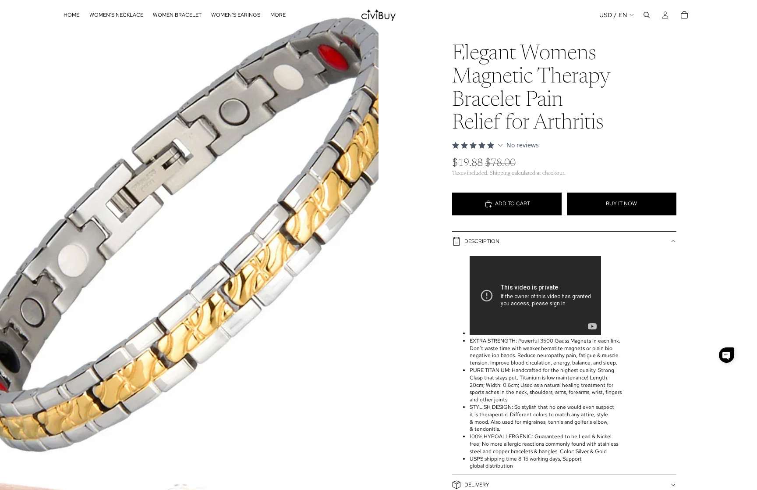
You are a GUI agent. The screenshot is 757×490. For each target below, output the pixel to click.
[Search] (646, 15)
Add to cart (512, 203)
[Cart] (684, 15)
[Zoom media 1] (189, 237)
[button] (726, 355)
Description (481, 241)
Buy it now (621, 203)
